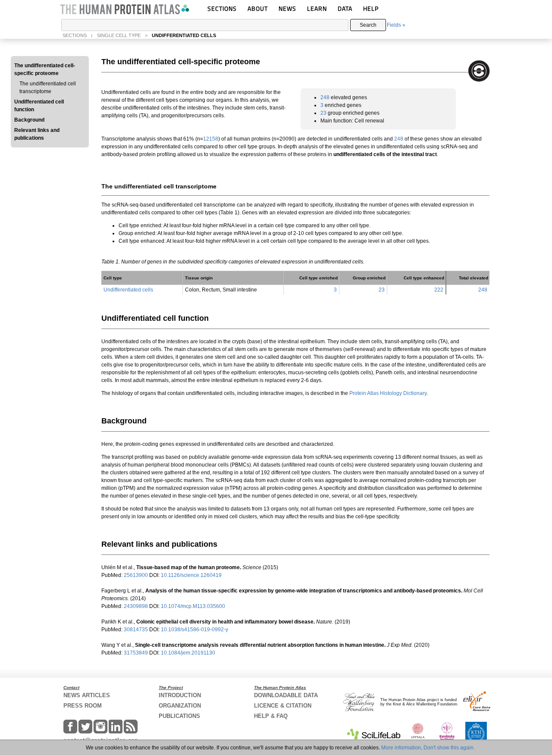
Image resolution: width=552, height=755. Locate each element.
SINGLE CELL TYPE (119, 35)
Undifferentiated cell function (39, 106)
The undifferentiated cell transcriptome (47, 87)
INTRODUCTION (180, 695)
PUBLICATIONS (179, 716)
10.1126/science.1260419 (191, 575)
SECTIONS (222, 8)
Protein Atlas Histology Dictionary (388, 393)
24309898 (136, 606)
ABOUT (258, 8)
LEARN (317, 8)
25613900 (136, 575)
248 (324, 97)
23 (323, 113)
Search (368, 25)
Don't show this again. (449, 748)
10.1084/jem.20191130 (188, 653)
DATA (345, 8)
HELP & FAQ (271, 716)
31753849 (136, 653)
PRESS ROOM (82, 705)
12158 (210, 139)
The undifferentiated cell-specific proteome (44, 69)
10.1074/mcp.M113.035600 (193, 606)
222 (438, 290)
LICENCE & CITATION (282, 705)
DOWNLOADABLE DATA (286, 695)
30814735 (136, 630)
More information (401, 748)
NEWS (287, 8)
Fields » (396, 25)
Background (29, 120)
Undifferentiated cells (128, 290)
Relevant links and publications (37, 134)
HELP (371, 8)
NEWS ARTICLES (86, 695)
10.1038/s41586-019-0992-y (194, 630)
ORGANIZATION (180, 705)
